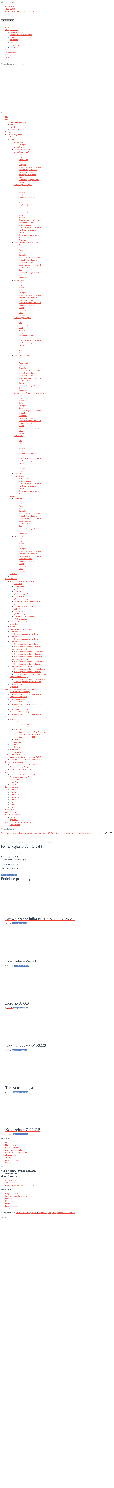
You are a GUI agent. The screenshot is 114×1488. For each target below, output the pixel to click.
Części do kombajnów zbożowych (19, 822)
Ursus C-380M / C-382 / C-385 (26, 242)
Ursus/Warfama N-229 (19, 677)
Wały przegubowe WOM (15, 754)
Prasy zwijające (16, 45)
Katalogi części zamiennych (16, 1419)
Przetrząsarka (15, 749)
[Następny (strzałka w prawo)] (4, 1486)
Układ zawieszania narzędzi (30, 227)
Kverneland (14, 130)
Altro (7, 772)
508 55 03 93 (10, 1449)
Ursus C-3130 (19, 473)
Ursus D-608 (15, 792)
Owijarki (13, 42)
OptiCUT (17, 729)
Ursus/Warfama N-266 (19, 659)
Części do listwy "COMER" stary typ (32, 734)
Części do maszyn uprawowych (18, 122)
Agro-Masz (14, 820)
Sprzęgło (22, 145)
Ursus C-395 (19, 280)
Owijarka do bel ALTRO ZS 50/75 (23, 775)
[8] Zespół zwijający (22, 599)
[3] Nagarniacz (20, 586)
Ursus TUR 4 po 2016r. (18, 697)
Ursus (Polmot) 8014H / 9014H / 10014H (29, 393)
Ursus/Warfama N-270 (18, 684)
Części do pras (11, 579)
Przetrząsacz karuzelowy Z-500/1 (23, 770)
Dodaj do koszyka (9, 875)
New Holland (15, 825)
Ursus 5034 (18, 142)
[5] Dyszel (18, 591)
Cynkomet (14, 687)
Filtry (20, 155)
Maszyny (8, 117)
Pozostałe (23, 182)
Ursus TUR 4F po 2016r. (19, 699)
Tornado (17, 752)
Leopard (17, 742)
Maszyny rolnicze (11, 30)
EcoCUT (17, 722)
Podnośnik (23, 416)
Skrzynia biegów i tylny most (30, 167)
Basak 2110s (18, 536)
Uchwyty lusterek (12, 132)
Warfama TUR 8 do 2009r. (20, 712)
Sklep (7, 57)
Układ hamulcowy (26, 172)
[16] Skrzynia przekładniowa (25, 614)
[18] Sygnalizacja (20, 619)
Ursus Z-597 (14, 624)
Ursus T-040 (14, 805)
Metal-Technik (10, 812)
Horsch (12, 127)
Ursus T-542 (14, 782)
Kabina (21, 177)
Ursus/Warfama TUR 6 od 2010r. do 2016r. (26, 704)
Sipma (12, 627)
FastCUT (17, 739)
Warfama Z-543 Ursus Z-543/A (22, 581)
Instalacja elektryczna (27, 175)
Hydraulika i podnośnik (28, 170)
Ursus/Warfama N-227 (18, 637)
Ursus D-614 (14, 800)
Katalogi (8, 55)
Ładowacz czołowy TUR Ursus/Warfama (21, 689)
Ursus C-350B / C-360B (23, 150)
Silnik (21, 162)
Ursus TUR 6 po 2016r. (18, 707)
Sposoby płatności (12, 1424)
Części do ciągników (13, 135)
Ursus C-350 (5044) (21, 152)
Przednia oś (23, 160)
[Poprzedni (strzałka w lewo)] (2, 1486)
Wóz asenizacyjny (12, 780)
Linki (20, 157)
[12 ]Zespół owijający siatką (24, 606)
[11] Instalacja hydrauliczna (24, 604)
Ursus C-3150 (19, 476)
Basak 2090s (19, 498)
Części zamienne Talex (14, 717)
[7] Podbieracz (20, 596)
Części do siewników (13, 815)
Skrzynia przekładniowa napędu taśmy (29, 652)
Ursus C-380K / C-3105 (23, 185)
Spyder (17, 747)
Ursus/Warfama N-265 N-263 (21, 667)
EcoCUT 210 (23, 727)
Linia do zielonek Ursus (14, 762)
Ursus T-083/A (15, 802)
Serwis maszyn (10, 52)
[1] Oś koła (18, 584)
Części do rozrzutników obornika (18, 629)
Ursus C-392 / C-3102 (22, 318)
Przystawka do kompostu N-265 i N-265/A (31, 674)
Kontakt (8, 60)
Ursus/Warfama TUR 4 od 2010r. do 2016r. (26, 694)
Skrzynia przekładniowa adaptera (27, 647)
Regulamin (42, 1479)
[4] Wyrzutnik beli (21, 589)
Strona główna (7, 833)
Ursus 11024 (18, 436)
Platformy (13, 37)
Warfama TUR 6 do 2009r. (20, 702)
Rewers (21, 408)
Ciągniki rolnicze (16, 32)
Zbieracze (14, 40)
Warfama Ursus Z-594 (18, 622)
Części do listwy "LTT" (27, 737)
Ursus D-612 (14, 797)
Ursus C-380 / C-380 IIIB (23, 205)
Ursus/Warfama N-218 (18, 649)
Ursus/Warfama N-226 (19, 632)
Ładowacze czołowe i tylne (21, 35)
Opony (8, 120)
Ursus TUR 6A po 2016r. (19, 709)
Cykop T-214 (10, 810)
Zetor (12, 137)
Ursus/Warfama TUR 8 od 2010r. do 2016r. (26, 714)
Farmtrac (13, 574)
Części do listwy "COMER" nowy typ (33, 732)
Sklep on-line (10, 1421)
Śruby (12, 125)
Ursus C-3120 (19, 471)
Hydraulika (23, 413)
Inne (11, 576)
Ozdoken (13, 817)
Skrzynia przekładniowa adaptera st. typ (30, 657)
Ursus (12, 140)
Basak (12, 496)
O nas (7, 27)
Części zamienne (12, 1414)
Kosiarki (13, 719)
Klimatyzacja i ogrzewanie (29, 180)
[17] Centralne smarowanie (24, 617)
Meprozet (13, 785)
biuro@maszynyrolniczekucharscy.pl (19, 11)
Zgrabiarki (14, 47)
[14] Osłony (18, 611)
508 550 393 (10, 9)
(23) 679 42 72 (10, 6)
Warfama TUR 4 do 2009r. (20, 692)
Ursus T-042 (14, 807)
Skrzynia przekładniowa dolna (26, 634)
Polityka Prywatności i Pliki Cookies (61, 1479)
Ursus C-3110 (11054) (22, 355)
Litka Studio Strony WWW (26, 1479)
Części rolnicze (10, 50)
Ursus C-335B (19, 147)
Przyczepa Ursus (11, 787)
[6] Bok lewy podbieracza (24, 594)
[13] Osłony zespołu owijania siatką (27, 609)
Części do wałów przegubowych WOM (25, 757)
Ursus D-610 (14, 795)
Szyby (21, 202)
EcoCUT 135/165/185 (27, 724)
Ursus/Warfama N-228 (18, 642)
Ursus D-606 (15, 790)
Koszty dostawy (11, 1426)
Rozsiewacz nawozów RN (20, 777)
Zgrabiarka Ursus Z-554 (19, 767)
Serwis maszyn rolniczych (15, 1416)
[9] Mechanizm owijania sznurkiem (27, 601)
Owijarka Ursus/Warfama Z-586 (22, 765)
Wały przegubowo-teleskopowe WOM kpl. (27, 760)
